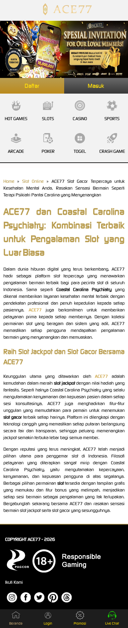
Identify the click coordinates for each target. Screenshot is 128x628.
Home (8, 181)
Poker (48, 151)
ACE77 (35, 310)
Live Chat (112, 623)
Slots (48, 119)
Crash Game (112, 151)
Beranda (16, 623)
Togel (80, 151)
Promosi (80, 623)
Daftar (32, 86)
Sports (111, 119)
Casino (80, 119)
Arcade (16, 151)
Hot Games (16, 119)
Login (48, 623)
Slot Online (33, 181)
